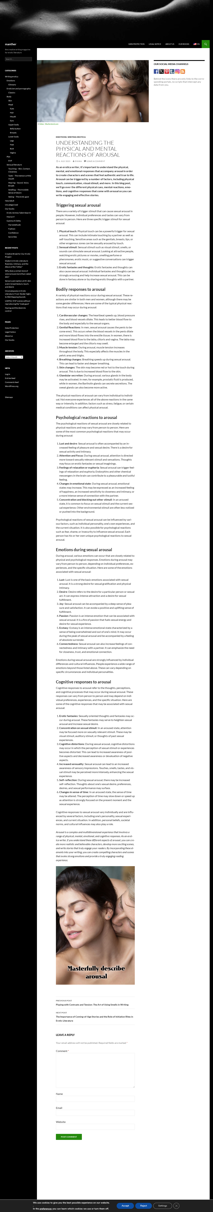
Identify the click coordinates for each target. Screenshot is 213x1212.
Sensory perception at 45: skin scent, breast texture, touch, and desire (18, 284)
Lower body (13, 136)
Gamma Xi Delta (14, 220)
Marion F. (11, 216)
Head (10, 104)
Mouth (13, 116)
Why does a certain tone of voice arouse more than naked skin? (18, 274)
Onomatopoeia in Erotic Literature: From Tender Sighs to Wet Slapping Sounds (18, 294)
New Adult (9, 200)
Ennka (78, 161)
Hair (12, 112)
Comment (62, 1050)
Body (9, 96)
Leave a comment (96, 161)
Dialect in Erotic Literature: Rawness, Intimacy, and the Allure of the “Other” (16, 264)
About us (169, 44)
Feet (12, 144)
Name (59, 1093)
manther (10, 44)
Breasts (13, 132)
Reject (143, 1205)
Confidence (13, 233)
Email (59, 1107)
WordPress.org (11, 386)
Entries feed (10, 378)
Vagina (13, 152)
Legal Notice (155, 44)
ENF (10, 160)
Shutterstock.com (51, 124)
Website (61, 1121)
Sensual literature (14, 164)
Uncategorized (11, 204)
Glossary (12, 84)
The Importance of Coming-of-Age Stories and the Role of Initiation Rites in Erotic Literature (94, 1016)
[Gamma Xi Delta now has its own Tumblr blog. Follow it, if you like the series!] (172, 71)
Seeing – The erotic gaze (18, 196)
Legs (12, 140)
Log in (7, 374)
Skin (10, 100)
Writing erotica (77, 137)
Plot (8, 156)
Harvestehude (14, 225)
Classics (11, 92)
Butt (12, 148)
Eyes (12, 108)
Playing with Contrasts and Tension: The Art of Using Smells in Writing (92, 1002)
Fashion (11, 229)
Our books (184, 44)
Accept (125, 1205)
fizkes (42, 124)
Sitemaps (9, 397)
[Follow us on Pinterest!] (166, 71)
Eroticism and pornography (19, 88)
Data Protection (136, 44)
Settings (162, 1205)
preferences (46, 1208)
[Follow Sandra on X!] (161, 71)
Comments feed (12, 382)
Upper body (13, 124)
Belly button (15, 128)
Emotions (61, 137)
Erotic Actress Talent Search (19, 212)
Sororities (12, 237)
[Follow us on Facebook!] (156, 71)
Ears (12, 120)
